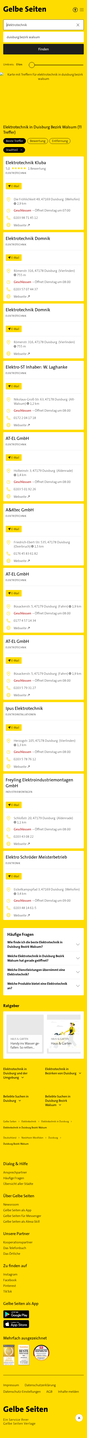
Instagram (10, 1274)
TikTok (7, 1291)
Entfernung (60, 141)
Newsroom (11, 1205)
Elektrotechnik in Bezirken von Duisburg (60, 1071)
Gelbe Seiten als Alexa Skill (21, 1222)
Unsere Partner (16, 1233)
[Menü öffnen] (82, 10)
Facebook (10, 1280)
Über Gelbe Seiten (18, 1195)
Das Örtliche (11, 1254)
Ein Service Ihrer (19, 1421)
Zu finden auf (15, 1265)
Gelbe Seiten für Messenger (22, 1216)
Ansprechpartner (15, 1172)
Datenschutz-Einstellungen (22, 1392)
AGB (49, 1392)
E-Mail (15, 186)
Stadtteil (12, 150)
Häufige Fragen (13, 1178)
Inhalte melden (68, 1392)
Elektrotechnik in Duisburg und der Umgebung (15, 1073)
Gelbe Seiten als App (17, 1210)
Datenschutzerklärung (40, 1385)
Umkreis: (12, 64)
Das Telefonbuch (14, 1248)
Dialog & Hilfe (15, 1163)
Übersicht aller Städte (18, 1184)
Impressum (11, 1385)
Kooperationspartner (18, 1242)
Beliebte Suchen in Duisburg (16, 1098)
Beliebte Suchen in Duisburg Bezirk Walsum (57, 1100)
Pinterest (9, 1286)
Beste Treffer (14, 141)
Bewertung (37, 141)
